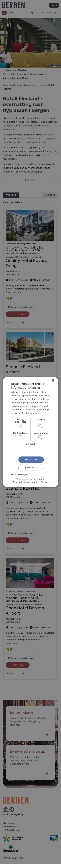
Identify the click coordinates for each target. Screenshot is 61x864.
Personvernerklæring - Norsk (30, 479)
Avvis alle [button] (31, 467)
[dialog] (30, 432)
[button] (19, 474)
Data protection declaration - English (30, 482)
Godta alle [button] (31, 459)
